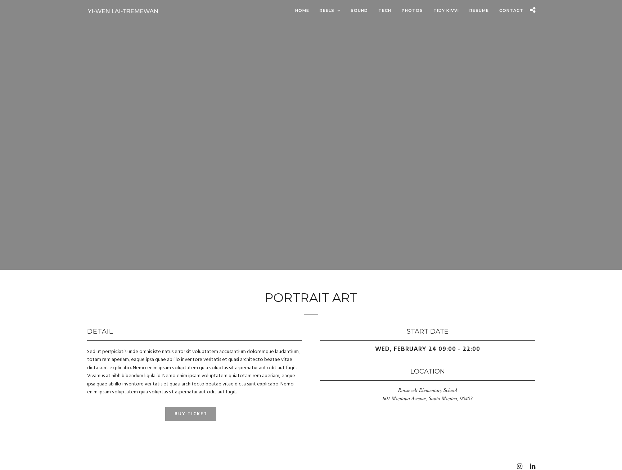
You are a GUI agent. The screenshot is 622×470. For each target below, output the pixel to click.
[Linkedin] (532, 466)
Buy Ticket (191, 414)
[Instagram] (519, 466)
